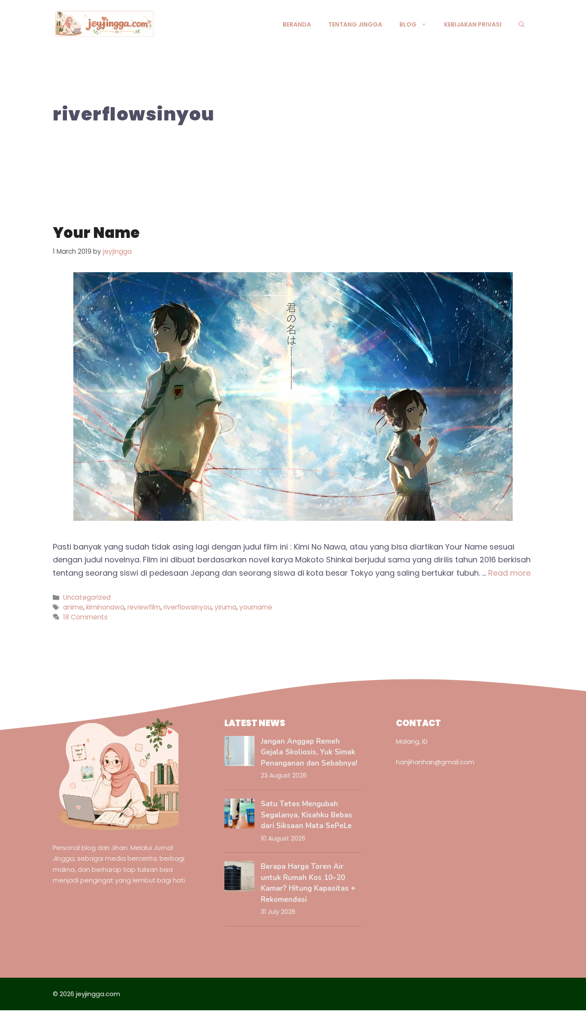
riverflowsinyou (187, 607)
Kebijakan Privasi (472, 24)
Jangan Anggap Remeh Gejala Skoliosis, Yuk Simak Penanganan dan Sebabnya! (309, 752)
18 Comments (85, 617)
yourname (255, 607)
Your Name (96, 232)
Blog (408, 24)
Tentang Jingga (355, 24)
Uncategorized (87, 597)
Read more (509, 573)
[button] (521, 24)
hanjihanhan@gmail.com (435, 761)
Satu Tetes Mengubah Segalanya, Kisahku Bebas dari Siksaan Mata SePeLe (306, 815)
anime (73, 607)
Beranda (297, 24)
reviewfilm (143, 607)
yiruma (225, 607)
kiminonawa (105, 607)
